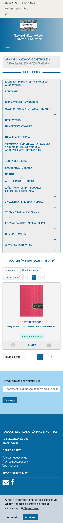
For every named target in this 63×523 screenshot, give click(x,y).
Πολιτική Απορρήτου (15, 461)
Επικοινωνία (10, 442)
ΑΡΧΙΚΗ (10, 59)
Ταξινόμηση (10, 270)
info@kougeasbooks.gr (18, 8)
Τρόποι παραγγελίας (15, 457)
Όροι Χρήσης (10, 465)
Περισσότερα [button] (31, 508)
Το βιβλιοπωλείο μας (15, 438)
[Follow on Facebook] (12, 482)
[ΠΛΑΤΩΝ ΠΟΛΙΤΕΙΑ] (31, 300)
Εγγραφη (10, 400)
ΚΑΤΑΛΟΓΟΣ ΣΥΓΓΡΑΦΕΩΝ (34, 59)
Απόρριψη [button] (13, 517)
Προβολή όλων (30, 270)
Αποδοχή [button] (30, 517)
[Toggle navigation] (7, 47)
